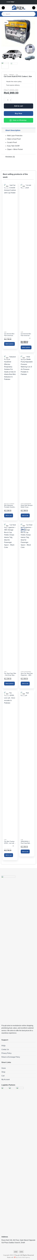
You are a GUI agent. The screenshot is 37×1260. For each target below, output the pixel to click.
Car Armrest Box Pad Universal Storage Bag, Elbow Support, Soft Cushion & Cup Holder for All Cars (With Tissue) (26, 334)
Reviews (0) (10, 157)
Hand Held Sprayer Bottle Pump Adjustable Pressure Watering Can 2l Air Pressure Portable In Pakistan (27, 506)
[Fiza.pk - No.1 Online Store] (18, 7)
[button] (3, 7)
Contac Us (5, 1049)
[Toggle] (3, 130)
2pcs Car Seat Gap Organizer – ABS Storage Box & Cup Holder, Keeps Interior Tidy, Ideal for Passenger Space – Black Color (27, 674)
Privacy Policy (6, 1053)
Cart (2, 1076)
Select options (10, 343)
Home (5, 75)
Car (17, 75)
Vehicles (11, 75)
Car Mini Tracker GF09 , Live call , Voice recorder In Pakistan (9, 842)
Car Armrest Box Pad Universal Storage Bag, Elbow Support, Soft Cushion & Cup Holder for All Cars (9, 334)
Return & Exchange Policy (10, 1057)
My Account (5, 1079)
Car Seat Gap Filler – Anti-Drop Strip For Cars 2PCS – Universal (10, 674)
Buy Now (18, 113)
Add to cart (18, 106)
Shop (3, 1072)
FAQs (3, 1045)
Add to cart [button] (9, 515)
